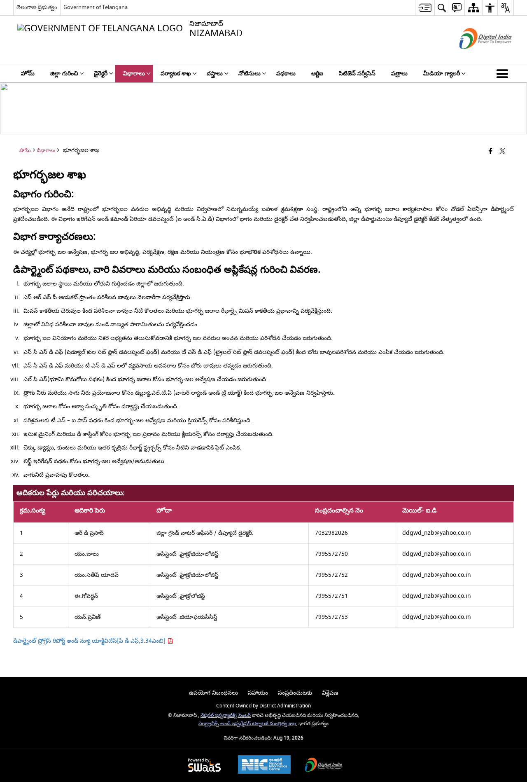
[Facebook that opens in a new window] (490, 151)
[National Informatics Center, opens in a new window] (264, 765)
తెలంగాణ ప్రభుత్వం (36, 7)
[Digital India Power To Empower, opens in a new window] (323, 765)
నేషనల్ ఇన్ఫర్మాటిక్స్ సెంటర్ (226, 715)
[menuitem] (424, 7)
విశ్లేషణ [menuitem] (330, 692)
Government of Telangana (95, 7)
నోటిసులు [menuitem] (249, 73)
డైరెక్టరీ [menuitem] (100, 73)
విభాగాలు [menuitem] (134, 73)
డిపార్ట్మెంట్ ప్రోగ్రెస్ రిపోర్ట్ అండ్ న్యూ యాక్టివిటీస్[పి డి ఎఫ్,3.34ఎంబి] (90, 641)
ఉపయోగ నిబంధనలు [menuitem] (213, 692)
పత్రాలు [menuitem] (399, 73)
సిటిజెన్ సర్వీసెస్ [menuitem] (357, 73)
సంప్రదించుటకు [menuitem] (295, 692)
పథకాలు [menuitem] (286, 73)
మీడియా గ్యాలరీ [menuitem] (441, 73)
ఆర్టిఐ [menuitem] (317, 73)
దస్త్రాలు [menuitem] (215, 73)
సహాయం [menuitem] (258, 692)
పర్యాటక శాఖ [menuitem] (176, 73)
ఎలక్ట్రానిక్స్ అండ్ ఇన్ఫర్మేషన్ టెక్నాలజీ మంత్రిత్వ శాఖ (247, 723)
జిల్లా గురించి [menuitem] (64, 73)
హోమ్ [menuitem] (28, 73)
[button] (504, 73)
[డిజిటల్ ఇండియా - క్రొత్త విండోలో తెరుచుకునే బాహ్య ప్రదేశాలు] (475, 56)
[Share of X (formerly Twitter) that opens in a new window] (502, 151)
